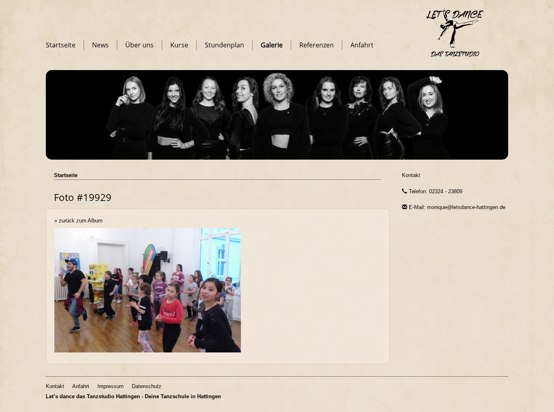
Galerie (272, 45)
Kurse (179, 45)
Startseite (60, 45)
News (100, 45)
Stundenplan (224, 45)
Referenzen (316, 45)
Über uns (139, 45)
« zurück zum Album (78, 221)
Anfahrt (362, 45)
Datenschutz (146, 386)
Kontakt (411, 175)
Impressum (110, 386)
